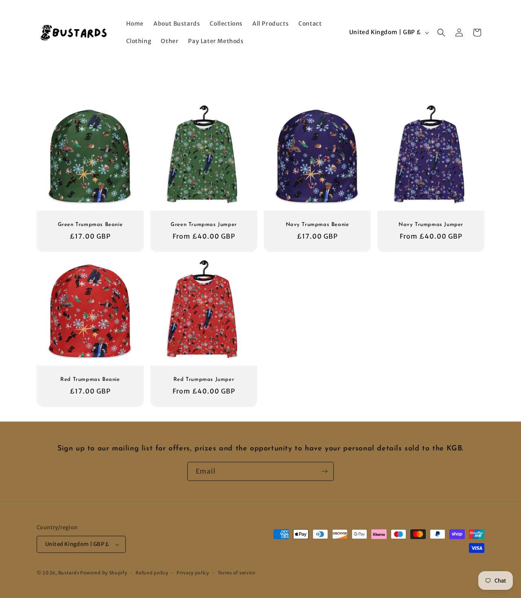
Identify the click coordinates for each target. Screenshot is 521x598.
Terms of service (237, 573)
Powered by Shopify (103, 573)
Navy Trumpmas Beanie (317, 224)
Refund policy (152, 573)
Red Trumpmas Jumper (203, 379)
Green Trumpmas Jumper (204, 224)
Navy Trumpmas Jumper (430, 224)
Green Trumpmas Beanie (90, 224)
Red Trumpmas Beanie (90, 379)
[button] (441, 32)
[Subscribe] (324, 471)
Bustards (68, 573)
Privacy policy (193, 573)
